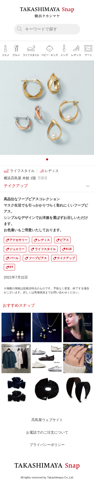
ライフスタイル (45, 249)
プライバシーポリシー (47, 445)
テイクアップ (66, 258)
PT (11, 267)
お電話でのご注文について (47, 432)
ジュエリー (17, 249)
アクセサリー (19, 240)
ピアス (64, 240)
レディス (44, 240)
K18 (69, 249)
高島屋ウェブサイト (47, 420)
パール (14, 258)
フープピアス (38, 258)
